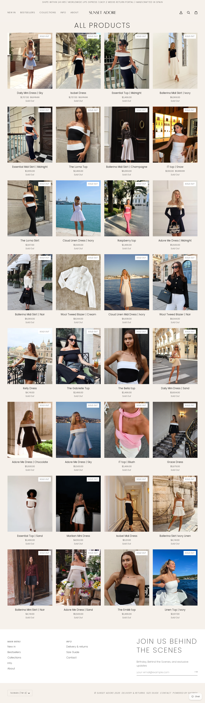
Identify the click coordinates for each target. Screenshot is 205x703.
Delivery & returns (77, 646)
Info (10, 663)
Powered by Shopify (185, 692)
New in (12, 646)
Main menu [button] (14, 641)
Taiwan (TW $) (18, 692)
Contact (71, 657)
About (11, 668)
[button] (47, 12)
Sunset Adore (105, 692)
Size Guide (72, 652)
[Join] (195, 671)
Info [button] (69, 641)
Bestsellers (14, 652)
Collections (14, 657)
